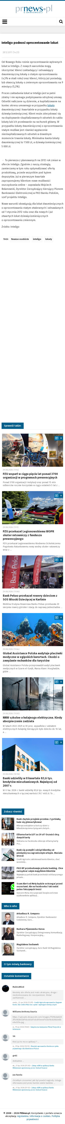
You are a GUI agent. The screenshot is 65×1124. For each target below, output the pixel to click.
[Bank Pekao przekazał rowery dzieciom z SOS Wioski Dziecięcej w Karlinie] (32, 571)
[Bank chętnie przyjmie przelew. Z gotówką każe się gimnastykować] (8, 823)
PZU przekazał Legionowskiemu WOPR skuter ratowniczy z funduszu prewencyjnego (28, 535)
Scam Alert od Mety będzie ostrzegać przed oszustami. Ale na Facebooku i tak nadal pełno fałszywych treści (39, 886)
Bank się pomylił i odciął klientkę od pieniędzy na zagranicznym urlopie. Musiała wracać (39, 853)
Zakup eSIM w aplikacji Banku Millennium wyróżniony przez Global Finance (33, 1067)
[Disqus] (32, 291)
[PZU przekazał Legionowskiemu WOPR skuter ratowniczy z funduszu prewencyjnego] (32, 507)
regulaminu (22, 1116)
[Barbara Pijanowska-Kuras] (8, 933)
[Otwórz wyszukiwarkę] (61, 21)
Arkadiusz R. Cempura (28, 913)
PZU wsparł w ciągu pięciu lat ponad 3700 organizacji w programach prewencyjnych (30, 475)
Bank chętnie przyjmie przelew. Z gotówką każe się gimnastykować (39, 820)
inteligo (37, 239)
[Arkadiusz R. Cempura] (8, 918)
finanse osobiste (20, 239)
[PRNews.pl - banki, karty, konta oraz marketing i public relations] (32, 8)
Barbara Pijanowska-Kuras (31, 929)
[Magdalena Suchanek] (8, 948)
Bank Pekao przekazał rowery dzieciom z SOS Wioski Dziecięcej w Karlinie (30, 597)
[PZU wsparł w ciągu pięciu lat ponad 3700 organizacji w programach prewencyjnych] (32, 450)
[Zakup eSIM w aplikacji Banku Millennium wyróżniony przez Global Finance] (5, 1056)
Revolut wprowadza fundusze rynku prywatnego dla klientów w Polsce (36, 1047)
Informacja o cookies (40, 1116)
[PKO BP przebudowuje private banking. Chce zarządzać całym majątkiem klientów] (8, 872)
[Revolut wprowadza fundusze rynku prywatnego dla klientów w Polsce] (5, 1037)
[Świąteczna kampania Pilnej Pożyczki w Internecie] (5, 1012)
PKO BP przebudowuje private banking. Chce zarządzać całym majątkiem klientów (40, 869)
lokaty (51, 105)
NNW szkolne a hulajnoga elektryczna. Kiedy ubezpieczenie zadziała (32, 719)
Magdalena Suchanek (28, 944)
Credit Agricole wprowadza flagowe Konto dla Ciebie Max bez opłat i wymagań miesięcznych (37, 1003)
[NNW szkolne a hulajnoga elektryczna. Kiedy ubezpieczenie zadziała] (32, 693)
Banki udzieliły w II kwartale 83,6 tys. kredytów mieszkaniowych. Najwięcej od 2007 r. (30, 782)
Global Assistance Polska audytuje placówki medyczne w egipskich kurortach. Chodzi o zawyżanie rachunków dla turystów (32, 657)
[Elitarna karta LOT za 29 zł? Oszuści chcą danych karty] (8, 839)
